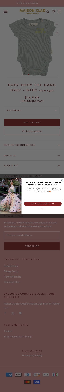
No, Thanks (42, 209)
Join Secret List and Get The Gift (42, 203)
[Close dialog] (62, 180)
